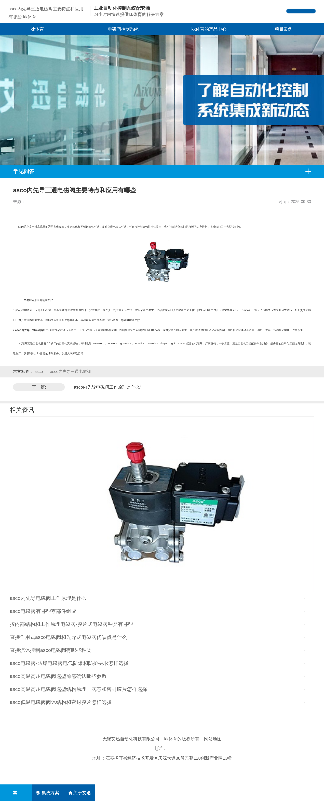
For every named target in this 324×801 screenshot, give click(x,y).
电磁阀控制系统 (123, 29)
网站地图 (213, 738)
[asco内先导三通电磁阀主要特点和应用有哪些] (162, 506)
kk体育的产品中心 (208, 29)
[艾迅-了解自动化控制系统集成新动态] (162, 100)
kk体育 (37, 29)
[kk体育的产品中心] (16, 792)
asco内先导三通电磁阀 (70, 371)
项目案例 (283, 29)
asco (39, 371)
